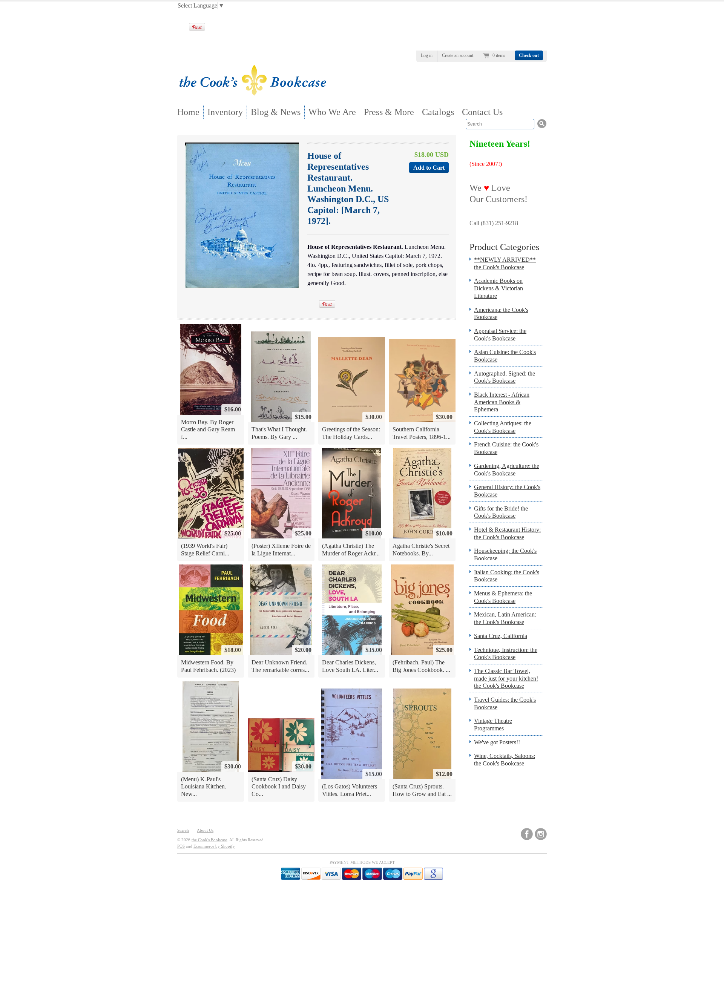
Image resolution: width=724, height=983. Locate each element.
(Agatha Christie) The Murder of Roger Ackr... (351, 550)
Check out (529, 55)
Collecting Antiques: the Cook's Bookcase (502, 427)
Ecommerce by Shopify (214, 846)
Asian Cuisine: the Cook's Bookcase (505, 356)
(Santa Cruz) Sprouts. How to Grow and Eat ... (422, 790)
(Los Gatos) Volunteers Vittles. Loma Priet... (349, 790)
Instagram (541, 834)
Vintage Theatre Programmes (493, 724)
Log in (427, 55)
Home (188, 112)
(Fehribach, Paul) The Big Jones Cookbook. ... (421, 666)
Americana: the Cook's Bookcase (501, 314)
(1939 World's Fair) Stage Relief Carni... (205, 550)
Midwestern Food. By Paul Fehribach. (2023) (208, 666)
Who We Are (332, 112)
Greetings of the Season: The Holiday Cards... (351, 433)
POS (181, 846)
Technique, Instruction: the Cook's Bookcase (505, 654)
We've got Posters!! (497, 742)
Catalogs (438, 112)
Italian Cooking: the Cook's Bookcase (506, 576)
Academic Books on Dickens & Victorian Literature (498, 288)
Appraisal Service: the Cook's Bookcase (500, 335)
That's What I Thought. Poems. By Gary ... (279, 433)
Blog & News (276, 112)
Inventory (225, 112)
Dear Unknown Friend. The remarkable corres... (280, 666)
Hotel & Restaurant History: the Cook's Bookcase (507, 533)
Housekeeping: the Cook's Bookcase (505, 554)
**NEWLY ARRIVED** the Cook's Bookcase (505, 263)
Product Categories (504, 247)
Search (183, 830)
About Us (205, 830)
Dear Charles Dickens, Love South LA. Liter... (350, 666)
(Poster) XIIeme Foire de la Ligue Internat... (281, 550)
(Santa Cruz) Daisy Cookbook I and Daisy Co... (279, 786)
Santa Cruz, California (500, 636)
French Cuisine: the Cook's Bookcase (506, 448)
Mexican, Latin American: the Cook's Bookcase (505, 618)
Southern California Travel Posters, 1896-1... (422, 433)
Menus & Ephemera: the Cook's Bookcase (503, 597)
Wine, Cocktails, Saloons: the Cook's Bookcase (504, 760)
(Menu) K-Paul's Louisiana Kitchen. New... (203, 786)
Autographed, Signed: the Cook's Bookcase (504, 377)
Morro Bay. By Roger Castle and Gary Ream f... (208, 429)
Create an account (457, 55)
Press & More (389, 112)
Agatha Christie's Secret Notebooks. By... (421, 550)
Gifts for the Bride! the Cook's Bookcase (501, 512)
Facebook (527, 834)
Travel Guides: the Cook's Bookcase (505, 703)
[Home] (252, 93)
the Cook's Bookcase (209, 839)
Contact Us (482, 112)
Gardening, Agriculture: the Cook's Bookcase (506, 470)
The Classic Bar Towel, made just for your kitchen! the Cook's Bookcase (506, 678)
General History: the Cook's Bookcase (507, 491)
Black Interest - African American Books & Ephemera (501, 402)
